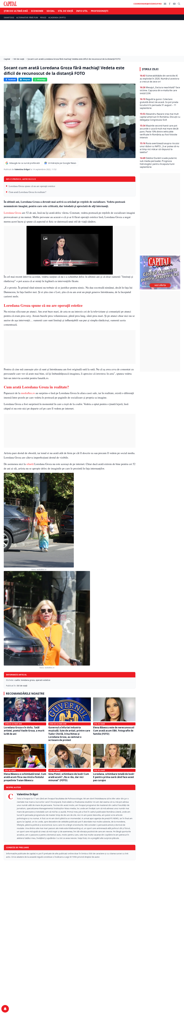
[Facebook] (169, 4)
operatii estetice (43, 680)
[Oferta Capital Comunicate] (160, 272)
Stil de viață (65, 10)
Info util (82, 10)
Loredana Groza (12, 213)
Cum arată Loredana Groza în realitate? (27, 192)
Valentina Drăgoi (22, 169)
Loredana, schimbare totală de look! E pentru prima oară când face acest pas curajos (113, 777)
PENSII (43, 17)
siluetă (30, 464)
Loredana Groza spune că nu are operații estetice (32, 186)
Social (51, 10)
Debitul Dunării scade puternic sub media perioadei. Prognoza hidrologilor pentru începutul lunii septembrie (158, 162)
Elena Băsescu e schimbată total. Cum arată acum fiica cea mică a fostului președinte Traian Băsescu (25, 777)
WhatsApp (41, 79)
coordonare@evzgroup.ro (147, 3)
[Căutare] (179, 4)
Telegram (26, 79)
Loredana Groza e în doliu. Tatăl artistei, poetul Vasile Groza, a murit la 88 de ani (24, 730)
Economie (37, 10)
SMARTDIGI (9, 17)
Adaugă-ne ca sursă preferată (24, 163)
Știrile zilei (150, 69)
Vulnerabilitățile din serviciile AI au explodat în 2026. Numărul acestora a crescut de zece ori (159, 78)
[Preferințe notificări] (5, 1009)
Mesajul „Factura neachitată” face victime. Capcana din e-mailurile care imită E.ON (160, 90)
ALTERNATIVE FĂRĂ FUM (27, 17)
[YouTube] (174, 4)
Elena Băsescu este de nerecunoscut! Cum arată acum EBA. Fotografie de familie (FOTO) (113, 730)
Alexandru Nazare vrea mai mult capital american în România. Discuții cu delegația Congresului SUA (160, 116)
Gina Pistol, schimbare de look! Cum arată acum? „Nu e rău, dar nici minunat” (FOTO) (68, 777)
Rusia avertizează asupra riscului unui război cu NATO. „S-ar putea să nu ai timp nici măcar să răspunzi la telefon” (159, 148)
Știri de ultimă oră (16, 10)
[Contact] (165, 4)
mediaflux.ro (28, 393)
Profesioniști (99, 10)
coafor (17, 680)
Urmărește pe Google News (62, 163)
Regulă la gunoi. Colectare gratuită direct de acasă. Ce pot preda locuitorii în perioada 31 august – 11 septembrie (159, 104)
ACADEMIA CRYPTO (57, 17)
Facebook (12, 79)
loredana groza (28, 680)
